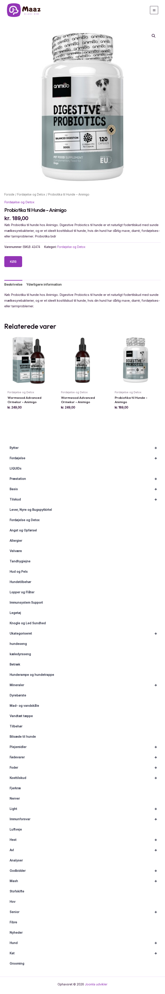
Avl (83, 850)
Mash (83, 881)
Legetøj (15, 613)
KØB (13, 262)
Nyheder (16, 932)
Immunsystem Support (26, 602)
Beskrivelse (13, 284)
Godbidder (83, 870)
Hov (12, 901)
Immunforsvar (83, 819)
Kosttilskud (83, 777)
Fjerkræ (15, 788)
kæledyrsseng (20, 654)
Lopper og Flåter (22, 592)
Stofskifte (17, 891)
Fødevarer (83, 757)
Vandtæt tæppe (21, 716)
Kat (83, 953)
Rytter (83, 447)
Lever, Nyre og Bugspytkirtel (31, 509)
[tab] (13, 284)
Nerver (15, 798)
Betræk (15, 664)
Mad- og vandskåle (24, 705)
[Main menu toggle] (154, 10)
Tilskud (83, 499)
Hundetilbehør (20, 582)
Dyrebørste (18, 695)
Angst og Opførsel (23, 530)
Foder (83, 767)
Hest (83, 839)
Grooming (17, 963)
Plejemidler (83, 746)
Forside (9, 194)
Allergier (16, 540)
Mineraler (83, 685)
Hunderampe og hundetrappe (32, 674)
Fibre (13, 922)
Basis (83, 489)
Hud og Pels (19, 571)
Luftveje (16, 829)
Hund (83, 942)
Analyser (16, 860)
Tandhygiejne (20, 561)
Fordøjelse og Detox (25, 520)
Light (83, 808)
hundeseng (18, 643)
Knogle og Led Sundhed (28, 623)
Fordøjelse (83, 458)
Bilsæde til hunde (23, 736)
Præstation (83, 478)
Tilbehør (16, 726)
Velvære (16, 551)
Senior (83, 911)
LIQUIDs (15, 468)
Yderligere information (44, 284)
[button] (153, 36)
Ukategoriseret (83, 633)
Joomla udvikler (96, 984)
